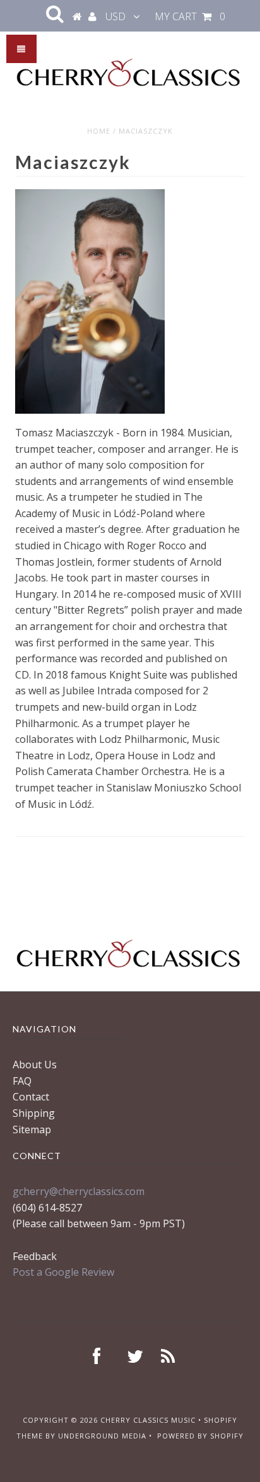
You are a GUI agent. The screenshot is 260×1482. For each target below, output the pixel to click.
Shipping (34, 1113)
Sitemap (32, 1129)
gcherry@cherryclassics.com (79, 1191)
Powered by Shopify (200, 1435)
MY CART (190, 16)
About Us (35, 1064)
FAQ (22, 1081)
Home (98, 131)
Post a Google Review (63, 1272)
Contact (31, 1097)
